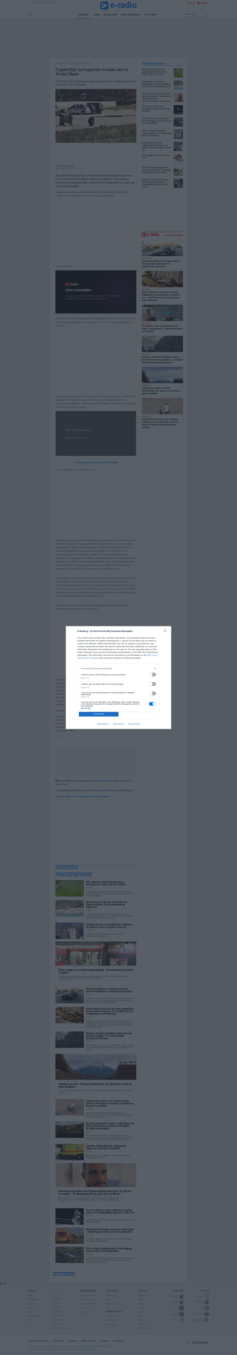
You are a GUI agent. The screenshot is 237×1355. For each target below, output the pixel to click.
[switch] (152, 674)
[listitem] (118, 668)
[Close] (166, 631)
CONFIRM (99, 714)
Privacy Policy (134, 724)
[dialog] (118, 677)
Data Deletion (103, 724)
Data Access (118, 724)
